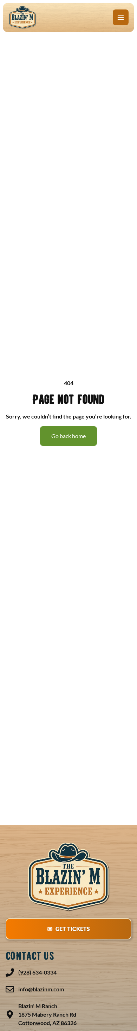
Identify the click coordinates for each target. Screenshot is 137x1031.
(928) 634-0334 (37, 972)
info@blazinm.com (41, 989)
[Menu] (121, 17)
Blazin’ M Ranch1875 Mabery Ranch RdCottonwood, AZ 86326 (47, 1014)
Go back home (68, 436)
